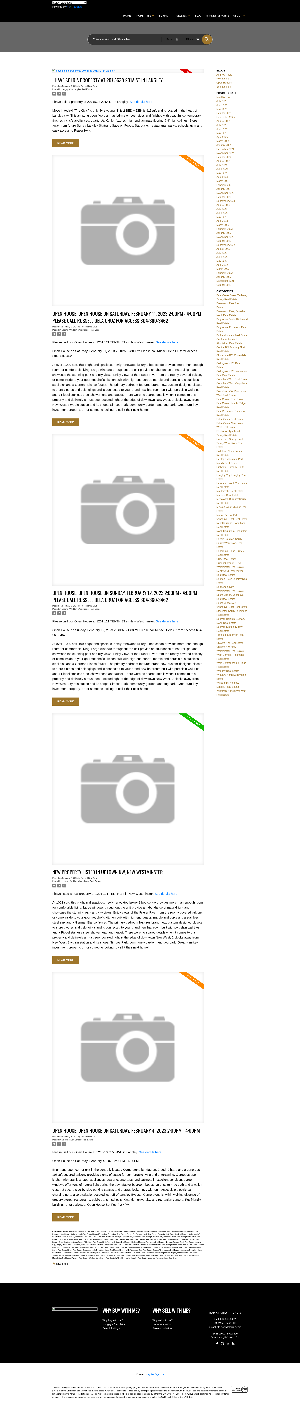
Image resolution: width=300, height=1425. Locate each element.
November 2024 (225, 153)
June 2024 (222, 169)
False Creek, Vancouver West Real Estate (156, 1239)
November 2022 (225, 237)
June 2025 (222, 129)
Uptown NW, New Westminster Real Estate (81, 330)
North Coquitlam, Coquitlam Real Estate (130, 1247)
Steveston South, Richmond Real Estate (147, 1253)
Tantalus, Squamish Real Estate (92, 1255)
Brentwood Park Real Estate (112, 1231)
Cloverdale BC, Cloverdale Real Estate (173, 1234)
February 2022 (224, 273)
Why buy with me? (112, 1320)
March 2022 (223, 269)
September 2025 (225, 117)
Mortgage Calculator (113, 1324)
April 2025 (222, 137)
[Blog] (233, 1343)
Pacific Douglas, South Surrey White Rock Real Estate (167, 1247)
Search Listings (111, 1328)
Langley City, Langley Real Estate (77, 89)
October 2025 (223, 113)
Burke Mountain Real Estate (81, 1234)
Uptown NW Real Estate (115, 1255)
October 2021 (223, 285)
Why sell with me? (162, 1320)
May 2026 (221, 109)
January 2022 (224, 277)
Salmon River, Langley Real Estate (77, 1140)
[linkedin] (228, 1343)
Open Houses (224, 82)
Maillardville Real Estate (114, 1245)
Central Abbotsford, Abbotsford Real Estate (109, 1234)
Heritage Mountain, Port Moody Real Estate (148, 1242)
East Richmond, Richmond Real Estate (104, 1239)
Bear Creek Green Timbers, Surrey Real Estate (81, 1231)
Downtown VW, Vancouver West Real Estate (168, 1237)
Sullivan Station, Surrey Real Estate (66, 1255)
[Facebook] (217, 1343)
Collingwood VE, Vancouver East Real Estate (79, 1237)
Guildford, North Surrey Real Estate (116, 1242)
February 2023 (224, 229)
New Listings (223, 78)
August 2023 (223, 205)
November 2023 (225, 193)
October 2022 (223, 241)
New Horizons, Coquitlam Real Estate (99, 1247)
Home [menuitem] (127, 15)
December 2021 (225, 281)
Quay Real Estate (75, 1250)
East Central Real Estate (230, 399)
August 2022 (223, 249)
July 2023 (221, 209)
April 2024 (222, 177)
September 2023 (225, 201)
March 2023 (223, 225)
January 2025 (224, 145)
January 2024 (224, 189)
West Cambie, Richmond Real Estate (174, 1255)
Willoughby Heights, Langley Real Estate (131, 1258)
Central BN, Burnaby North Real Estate (142, 1234)
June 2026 (222, 105)
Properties (143, 15)
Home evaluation (161, 1324)
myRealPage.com (156, 1374)
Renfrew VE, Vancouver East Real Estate (136, 1250)
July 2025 (221, 125)
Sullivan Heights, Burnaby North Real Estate (181, 1253)
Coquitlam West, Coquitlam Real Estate (135, 1237)
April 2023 (222, 221)
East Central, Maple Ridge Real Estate (73, 1239)
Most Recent (223, 97)
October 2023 (223, 197)
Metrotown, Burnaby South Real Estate (155, 1245)
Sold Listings (223, 86)
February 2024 (224, 185)
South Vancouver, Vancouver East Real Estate (114, 1253)
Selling (181, 15)
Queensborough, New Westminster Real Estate (101, 1250)
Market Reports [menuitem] (217, 15)
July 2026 (221, 101)
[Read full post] (128, 73)
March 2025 (223, 141)
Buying (164, 15)
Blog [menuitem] (198, 15)
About (237, 15)
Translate (77, 6)
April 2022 (222, 265)
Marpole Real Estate (132, 1245)
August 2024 (223, 161)
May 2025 (221, 133)
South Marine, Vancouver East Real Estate (78, 1253)
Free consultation (162, 1328)
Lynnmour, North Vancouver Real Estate (88, 1245)
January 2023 (224, 233)
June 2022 (222, 257)
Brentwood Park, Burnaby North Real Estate (141, 1231)
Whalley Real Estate (80, 1258)
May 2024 (221, 173)
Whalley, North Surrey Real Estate (102, 1258)
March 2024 (223, 181)
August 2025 (223, 121)
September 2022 (225, 245)
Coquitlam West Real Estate (108, 1237)
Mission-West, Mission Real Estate (184, 1245)
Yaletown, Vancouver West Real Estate (162, 1258)
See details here (141, 101)
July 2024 (221, 165)
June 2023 (222, 213)
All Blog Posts (224, 74)
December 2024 (225, 149)
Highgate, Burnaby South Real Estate (179, 1242)
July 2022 (221, 253)
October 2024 (223, 157)
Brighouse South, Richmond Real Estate (173, 1231)
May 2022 (221, 261)
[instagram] (222, 1343)
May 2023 (221, 217)
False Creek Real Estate (129, 1239)
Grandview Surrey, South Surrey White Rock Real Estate (80, 1242)
